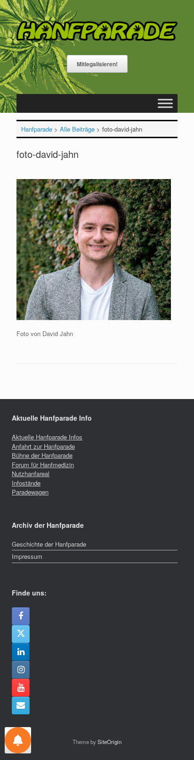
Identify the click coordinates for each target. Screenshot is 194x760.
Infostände (26, 482)
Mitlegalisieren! (97, 64)
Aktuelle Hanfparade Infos (47, 436)
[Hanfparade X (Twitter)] (21, 634)
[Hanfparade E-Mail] (21, 705)
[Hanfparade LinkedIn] (21, 652)
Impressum (27, 556)
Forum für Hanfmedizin (43, 464)
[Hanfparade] (97, 31)
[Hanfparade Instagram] (21, 670)
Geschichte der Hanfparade (49, 544)
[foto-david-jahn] (93, 317)
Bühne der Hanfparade (42, 455)
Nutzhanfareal (30, 473)
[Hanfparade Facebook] (21, 616)
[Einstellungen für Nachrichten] (18, 740)
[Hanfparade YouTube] (21, 688)
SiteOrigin (109, 741)
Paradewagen (30, 491)
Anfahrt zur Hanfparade (43, 446)
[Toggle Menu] (165, 103)
